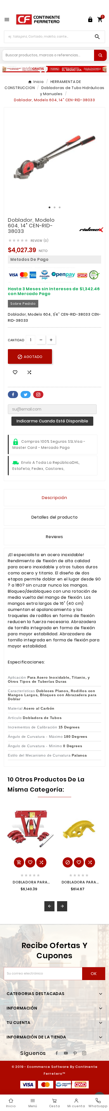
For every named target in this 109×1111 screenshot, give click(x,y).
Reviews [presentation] (54, 537)
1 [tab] (49, 207)
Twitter (26, 394)
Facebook (13, 394)
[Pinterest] (75, 1053)
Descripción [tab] (54, 498)
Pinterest (38, 394)
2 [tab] (54, 207)
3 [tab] (59, 207)
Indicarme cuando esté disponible (52, 421)
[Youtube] (66, 1053)
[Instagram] (84, 1053)
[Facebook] (57, 1053)
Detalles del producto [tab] (54, 517)
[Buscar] (100, 55)
